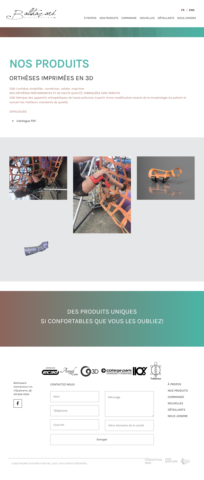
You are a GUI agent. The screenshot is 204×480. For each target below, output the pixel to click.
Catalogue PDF (26, 121)
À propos (90, 18)
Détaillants (166, 18)
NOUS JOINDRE (178, 416)
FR (182, 10)
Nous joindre (186, 18)
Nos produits (109, 18)
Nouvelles (147, 18)
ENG (191, 10)
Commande (129, 18)
